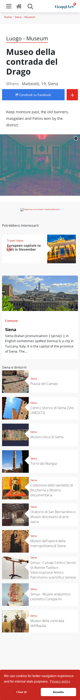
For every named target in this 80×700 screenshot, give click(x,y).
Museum (29, 17)
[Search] (30, 6)
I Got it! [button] (21, 692)
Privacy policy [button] (60, 681)
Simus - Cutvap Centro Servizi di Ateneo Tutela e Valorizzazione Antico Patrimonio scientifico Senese (53, 570)
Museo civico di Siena (46, 436)
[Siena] (40, 293)
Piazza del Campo (44, 383)
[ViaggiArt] (19, 6)
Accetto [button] (58, 692)
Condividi (34, 95)
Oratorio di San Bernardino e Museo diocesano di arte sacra (52, 516)
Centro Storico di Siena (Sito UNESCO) (52, 410)
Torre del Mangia (43, 463)
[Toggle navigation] (9, 6)
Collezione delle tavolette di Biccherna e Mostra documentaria (51, 490)
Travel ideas (15, 240)
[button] (71, 248)
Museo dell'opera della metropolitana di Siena (48, 543)
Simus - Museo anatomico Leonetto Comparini (50, 596)
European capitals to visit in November (24, 247)
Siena (18, 17)
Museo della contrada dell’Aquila (47, 623)
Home (8, 17)
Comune (11, 321)
